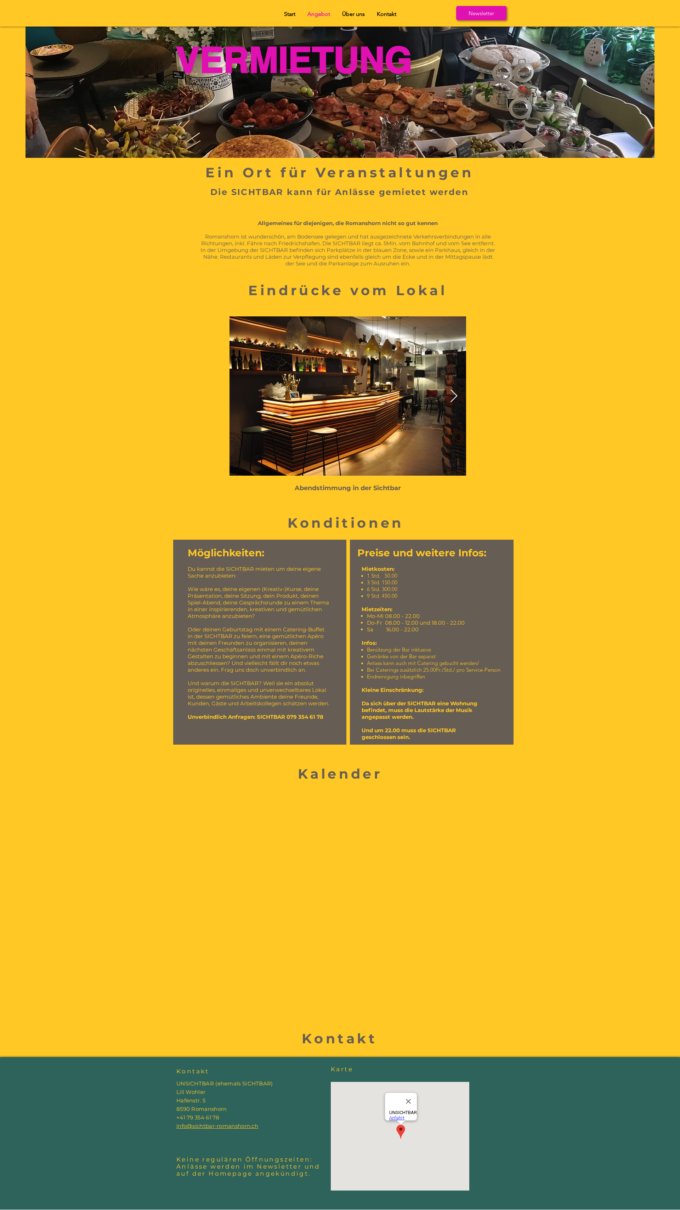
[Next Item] (454, 396)
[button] (481, 13)
